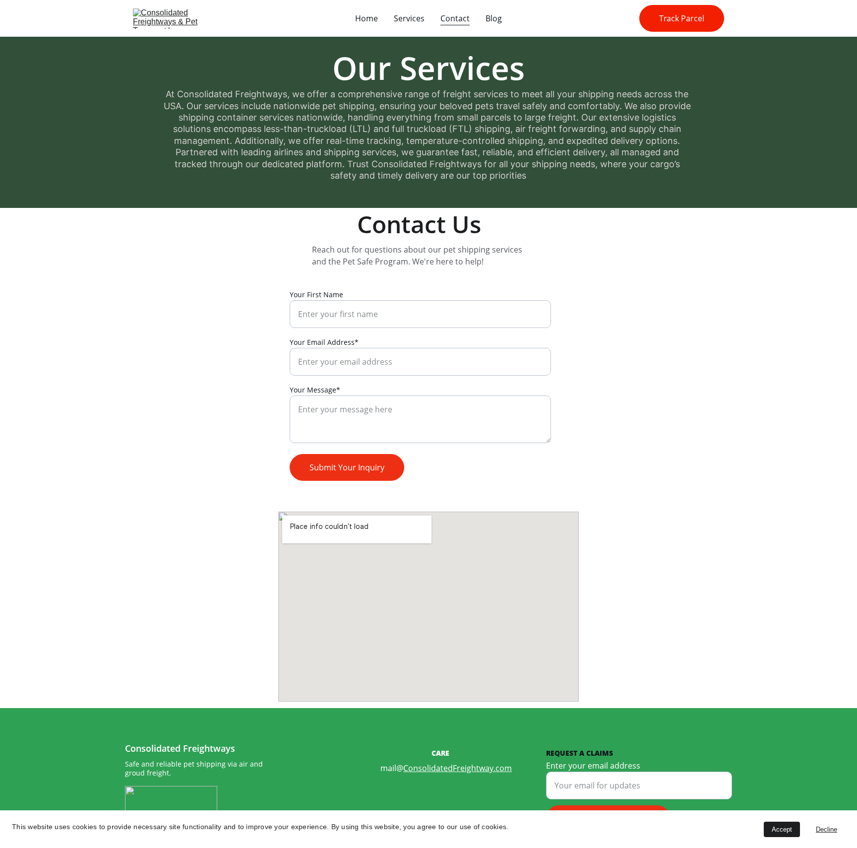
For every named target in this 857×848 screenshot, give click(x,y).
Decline (826, 829)
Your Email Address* (324, 342)
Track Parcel (681, 18)
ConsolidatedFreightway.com (457, 768)
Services (409, 18)
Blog (494, 18)
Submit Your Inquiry (346, 467)
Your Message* (315, 389)
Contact (455, 18)
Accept (782, 829)
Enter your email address (593, 765)
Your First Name (316, 294)
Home (366, 18)
